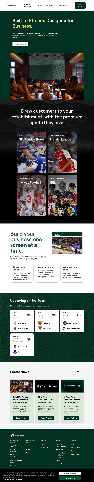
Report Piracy (60, 464)
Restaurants (75, 447)
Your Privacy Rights (70, 473)
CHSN (27, 446)
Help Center (60, 449)
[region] (47, 475)
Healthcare (75, 454)
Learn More (80, 5)
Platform (40, 5)
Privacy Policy (7, 479)
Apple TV (13, 446)
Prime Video (14, 466)
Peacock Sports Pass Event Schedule (61, 455)
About (43, 451)
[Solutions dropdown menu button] (54, 5)
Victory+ (28, 449)
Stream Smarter (20, 44)
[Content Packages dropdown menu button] (32, 5)
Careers (58, 460)
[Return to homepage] (11, 5)
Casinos (73, 451)
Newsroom (44, 447)
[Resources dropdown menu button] (67, 5)
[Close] (91, 475)
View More (77, 372)
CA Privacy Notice (17, 479)
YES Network (30, 453)
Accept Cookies (70, 478)
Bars (72, 444)
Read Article (21, 418)
